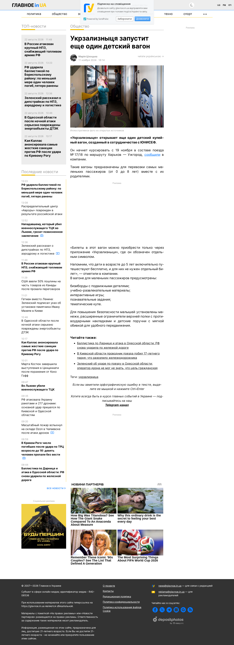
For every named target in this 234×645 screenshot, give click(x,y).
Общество (59, 14)
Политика (34, 14)
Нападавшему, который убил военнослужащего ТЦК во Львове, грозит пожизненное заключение (42, 228)
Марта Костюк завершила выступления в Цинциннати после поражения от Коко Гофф (40, 368)
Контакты (108, 591)
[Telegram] (169, 609)
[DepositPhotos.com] (168, 621)
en (229, 5)
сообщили (152, 155)
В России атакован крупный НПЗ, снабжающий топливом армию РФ (41, 265)
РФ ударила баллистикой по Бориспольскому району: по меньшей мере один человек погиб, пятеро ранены (41, 189)
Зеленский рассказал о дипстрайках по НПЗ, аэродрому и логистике (38, 248)
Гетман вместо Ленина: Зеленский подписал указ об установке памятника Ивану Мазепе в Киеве (41, 303)
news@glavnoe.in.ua (169, 585)
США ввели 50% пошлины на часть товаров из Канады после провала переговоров (41, 283)
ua (218, 5)
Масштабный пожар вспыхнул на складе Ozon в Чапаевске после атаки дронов (41, 427)
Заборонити (125, 18)
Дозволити (142, 18)
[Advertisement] (117, 213)
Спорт (187, 14)
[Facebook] (155, 609)
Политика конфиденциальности (121, 601)
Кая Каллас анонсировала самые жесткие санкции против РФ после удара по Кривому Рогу (39, 346)
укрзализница (88, 377)
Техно (168, 14)
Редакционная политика (117, 596)
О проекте (109, 585)
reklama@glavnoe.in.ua (171, 591)
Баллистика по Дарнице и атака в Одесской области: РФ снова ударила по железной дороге (42, 472)
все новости (55, 488)
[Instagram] (176, 609)
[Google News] (183, 609)
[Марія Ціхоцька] (73, 60)
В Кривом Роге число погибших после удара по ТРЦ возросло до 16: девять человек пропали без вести (42, 447)
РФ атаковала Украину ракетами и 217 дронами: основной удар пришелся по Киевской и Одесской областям (40, 405)
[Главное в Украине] (29, 5)
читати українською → (151, 56)
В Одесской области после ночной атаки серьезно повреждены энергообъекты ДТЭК (40, 325)
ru (224, 5)
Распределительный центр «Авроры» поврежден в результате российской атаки (41, 208)
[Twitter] (162, 609)
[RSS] (190, 609)
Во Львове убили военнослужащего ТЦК (37, 386)
